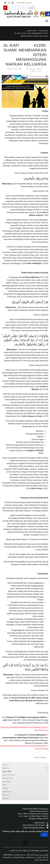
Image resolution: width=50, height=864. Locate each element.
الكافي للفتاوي (6, 771)
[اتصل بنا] (13, 2)
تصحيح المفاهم (6, 791)
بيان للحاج (5, 788)
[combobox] (21, 8)
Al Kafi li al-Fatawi (40, 757)
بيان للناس (5, 764)
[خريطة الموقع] (5, 2)
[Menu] (25, 21)
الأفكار (4, 785)
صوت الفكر (5, 795)
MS (24, 3)
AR (18, 3)
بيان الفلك (5, 798)
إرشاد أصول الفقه (7, 778)
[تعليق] (9, 2)
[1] (47, 535)
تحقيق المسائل (6, 781)
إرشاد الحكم (6, 768)
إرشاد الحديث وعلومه (8, 775)
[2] (47, 735)
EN (21, 3)
